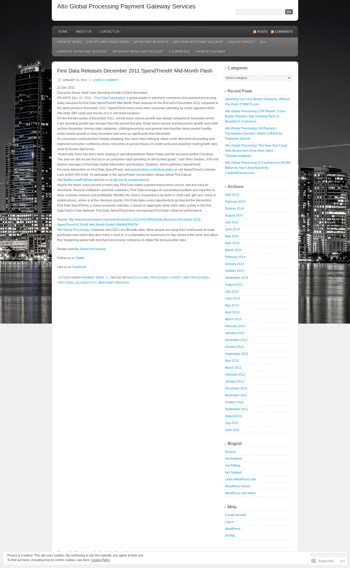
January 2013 (234, 333)
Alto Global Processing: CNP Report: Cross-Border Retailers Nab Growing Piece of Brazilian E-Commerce (255, 116)
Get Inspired (233, 458)
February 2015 (235, 201)
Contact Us (109, 32)
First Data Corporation (110, 98)
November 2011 (236, 395)
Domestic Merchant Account (82, 52)
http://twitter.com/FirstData (74, 180)
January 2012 (234, 381)
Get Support (233, 472)
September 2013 (236, 278)
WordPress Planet (237, 486)
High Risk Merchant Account (198, 42)
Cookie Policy (100, 560)
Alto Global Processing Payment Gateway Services (126, 6)
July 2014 (232, 222)
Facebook (79, 267)
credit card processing (189, 277)
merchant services (113, 282)
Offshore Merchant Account (138, 52)
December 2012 (236, 340)
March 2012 (233, 367)
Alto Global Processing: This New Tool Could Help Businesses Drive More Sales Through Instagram (256, 151)
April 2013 (232, 312)
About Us (83, 32)
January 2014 (234, 264)
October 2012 (234, 347)
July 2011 (231, 423)
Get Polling (232, 465)
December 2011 (236, 388)
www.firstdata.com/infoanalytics (152, 169)
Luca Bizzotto (86, 282)
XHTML (230, 536)
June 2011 (232, 430)
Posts (262, 32)
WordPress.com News (240, 493)
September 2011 (236, 409)
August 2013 (234, 284)
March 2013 (233, 319)
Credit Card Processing (108, 42)
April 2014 (232, 243)
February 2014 (235, 257)
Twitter (80, 258)
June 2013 (232, 298)
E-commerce (180, 52)
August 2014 (234, 215)
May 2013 (232, 305)
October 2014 (234, 208)
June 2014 (232, 229)
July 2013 (232, 291)
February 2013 (235, 326)
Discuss (230, 451)
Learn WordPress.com (240, 479)
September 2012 (236, 354)
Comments (284, 32)
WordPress (232, 529)
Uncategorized (242, 42)
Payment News (69, 42)
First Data (65, 282)
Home (63, 32)
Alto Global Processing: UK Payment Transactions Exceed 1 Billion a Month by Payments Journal (253, 133)
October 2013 (234, 271)
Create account (235, 515)
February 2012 (235, 374)
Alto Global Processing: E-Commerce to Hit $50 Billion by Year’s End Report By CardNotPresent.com (258, 168)
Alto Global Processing (73, 230)
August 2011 (233, 416)
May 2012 (232, 361)
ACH (263, 42)
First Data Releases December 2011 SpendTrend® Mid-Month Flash (134, 71)
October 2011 (234, 402)
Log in (229, 522)
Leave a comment (106, 79)
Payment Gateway (210, 52)
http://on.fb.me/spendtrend (131, 180)
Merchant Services (151, 42)
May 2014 (232, 236)
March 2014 (233, 250)
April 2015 (232, 195)
